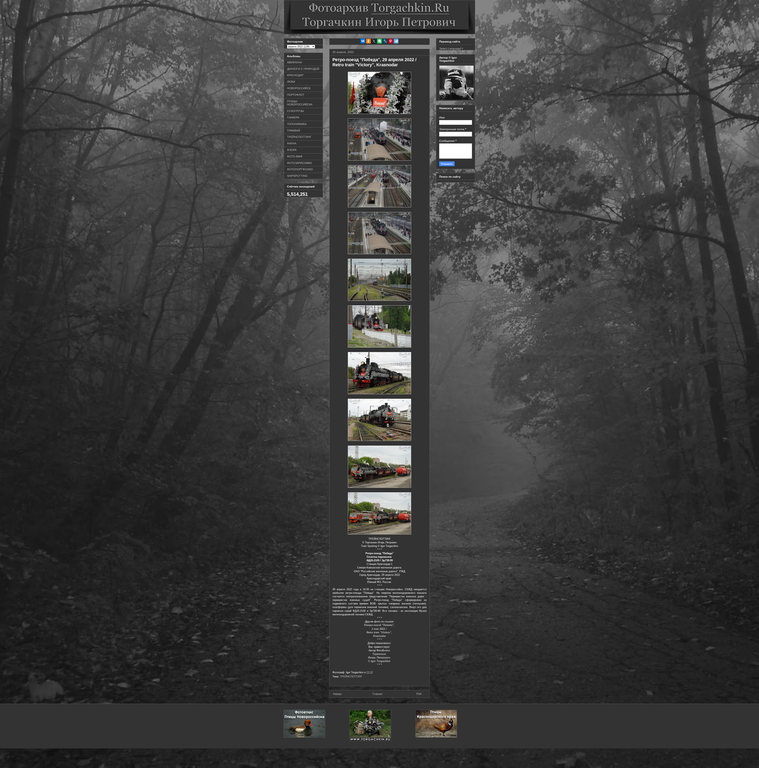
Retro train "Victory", (379, 632)
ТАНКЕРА (293, 117)
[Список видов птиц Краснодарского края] (436, 736)
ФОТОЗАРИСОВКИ (299, 163)
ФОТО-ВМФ (294, 156)
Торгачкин (379, 653)
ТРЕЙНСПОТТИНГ (351, 676)
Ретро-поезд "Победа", (379, 625)
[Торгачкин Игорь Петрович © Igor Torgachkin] (456, 99)
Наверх (337, 693)
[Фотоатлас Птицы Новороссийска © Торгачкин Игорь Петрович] (304, 736)
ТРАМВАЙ (293, 130)
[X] (374, 41)
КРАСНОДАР (295, 75)
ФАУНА (291, 143)
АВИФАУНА (294, 62)
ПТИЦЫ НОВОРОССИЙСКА (299, 103)
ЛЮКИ (291, 81)
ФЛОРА (291, 150)
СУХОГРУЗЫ (295, 111)
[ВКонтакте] (363, 41)
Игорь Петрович (379, 657)
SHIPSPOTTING (297, 175)
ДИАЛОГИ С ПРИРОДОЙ (303, 68)
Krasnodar (379, 635)
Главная (377, 693)
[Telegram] (396, 41)
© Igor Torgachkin (379, 661)
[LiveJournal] (385, 41)
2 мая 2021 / (379, 628)
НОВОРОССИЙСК (299, 88)
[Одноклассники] (368, 41)
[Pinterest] (390, 41)
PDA (419, 693)
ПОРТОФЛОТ (295, 94)
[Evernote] (379, 41)
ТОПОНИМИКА (297, 124)
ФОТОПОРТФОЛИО (300, 169)
